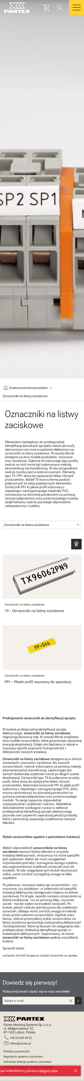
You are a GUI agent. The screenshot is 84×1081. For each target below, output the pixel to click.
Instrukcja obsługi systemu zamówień (28, 1061)
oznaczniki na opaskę (63, 955)
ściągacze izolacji (38, 955)
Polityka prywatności (17, 1051)
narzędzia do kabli (14, 955)
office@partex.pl (20, 1043)
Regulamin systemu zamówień (23, 1056)
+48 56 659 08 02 (21, 1037)
